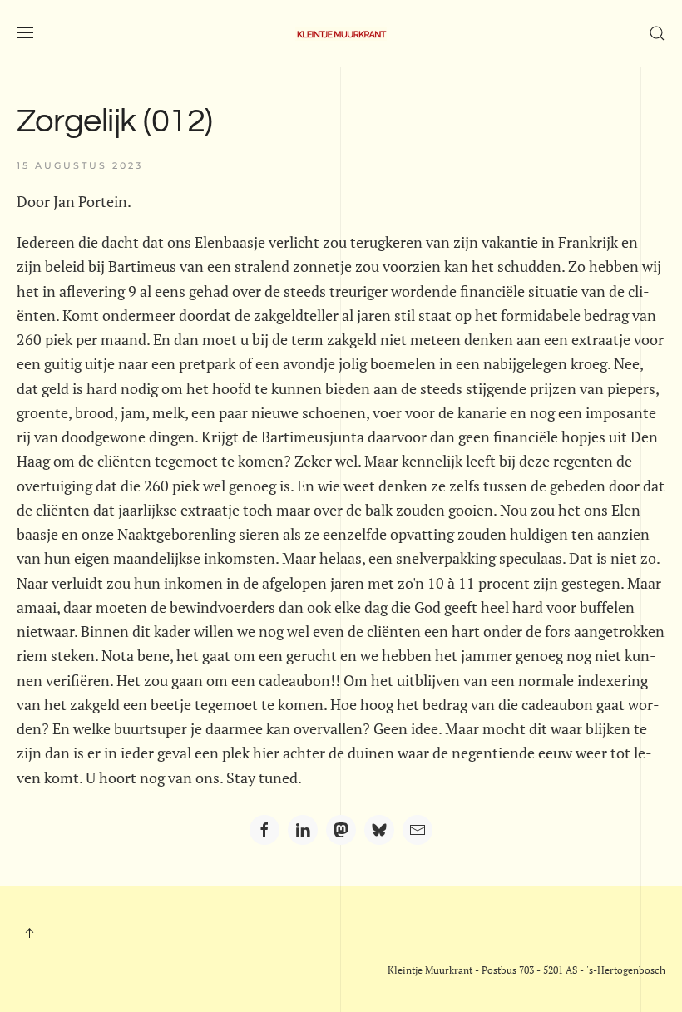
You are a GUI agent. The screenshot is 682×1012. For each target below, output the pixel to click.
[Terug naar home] (341, 33)
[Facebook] (264, 830)
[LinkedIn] (303, 830)
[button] (25, 33)
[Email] (417, 830)
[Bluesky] (379, 830)
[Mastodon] (341, 830)
